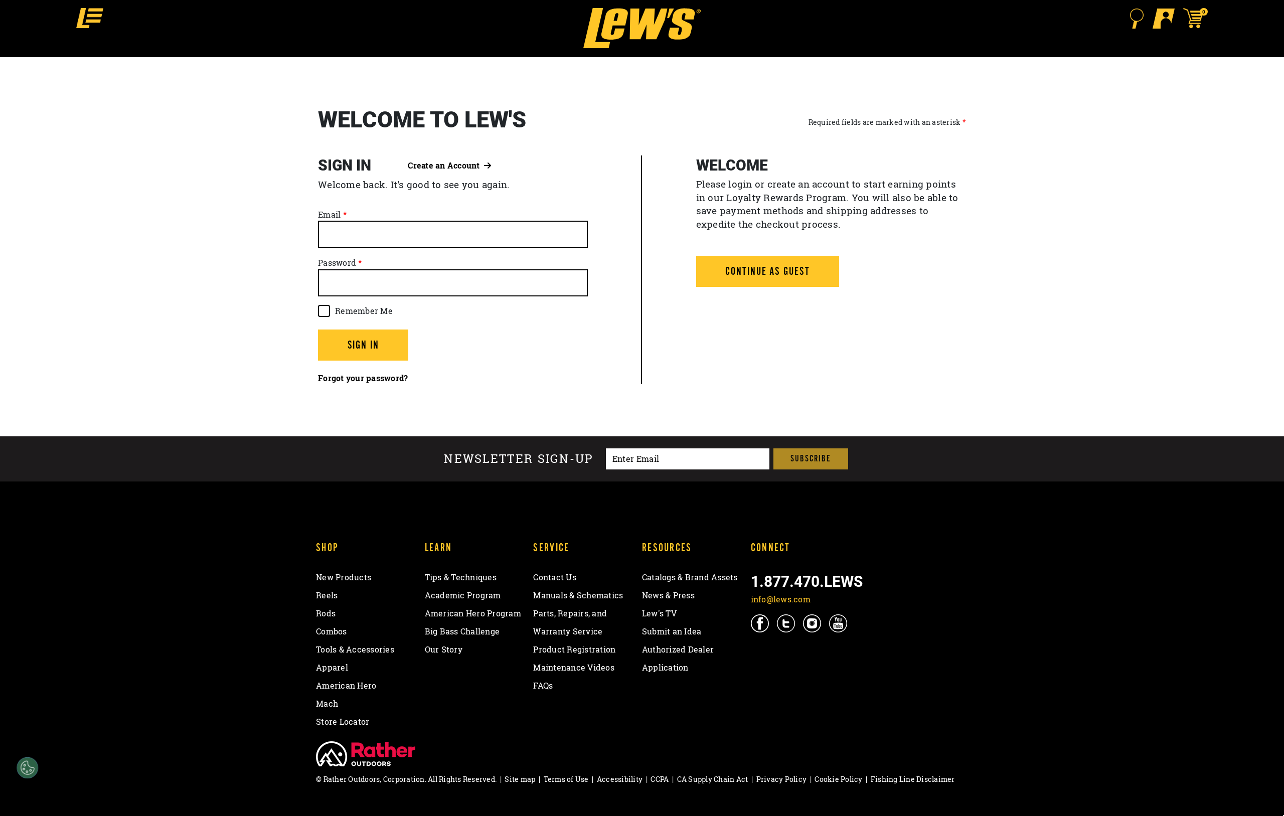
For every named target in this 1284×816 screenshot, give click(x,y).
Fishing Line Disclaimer (913, 779)
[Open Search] (1137, 18)
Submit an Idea (672, 631)
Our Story (443, 649)
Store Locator (342, 721)
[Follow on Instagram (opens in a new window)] (813, 623)
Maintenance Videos (573, 667)
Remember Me (364, 311)
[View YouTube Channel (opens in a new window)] (839, 623)
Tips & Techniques (461, 577)
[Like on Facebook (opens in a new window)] (760, 623)
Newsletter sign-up (518, 459)
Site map (520, 779)
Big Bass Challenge (462, 631)
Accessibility (620, 779)
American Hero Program (473, 613)
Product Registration (574, 649)
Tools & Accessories (355, 649)
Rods (326, 613)
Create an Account (446, 165)
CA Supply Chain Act (712, 779)
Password (337, 263)
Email (329, 215)
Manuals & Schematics (578, 595)
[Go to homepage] (641, 28)
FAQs (543, 685)
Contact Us (554, 577)
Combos (331, 631)
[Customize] (27, 768)
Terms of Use (566, 779)
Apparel (332, 667)
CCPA (660, 779)
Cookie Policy (838, 779)
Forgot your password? (363, 378)
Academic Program (463, 595)
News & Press (668, 595)
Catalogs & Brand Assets (690, 577)
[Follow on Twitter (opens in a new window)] (786, 623)
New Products (343, 577)
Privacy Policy (781, 779)
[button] (89, 18)
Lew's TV (659, 613)
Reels (327, 595)
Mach (327, 703)
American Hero (346, 685)
